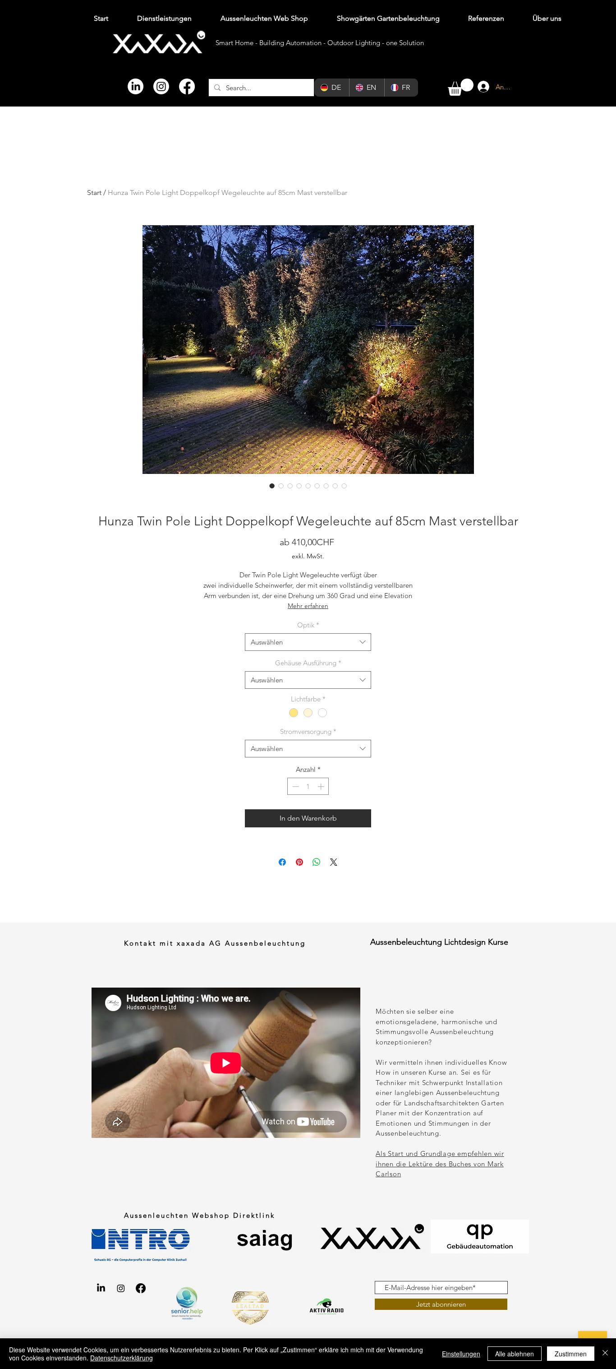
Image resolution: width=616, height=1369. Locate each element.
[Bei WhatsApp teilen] (316, 862)
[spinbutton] (308, 786)
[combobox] (308, 642)
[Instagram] (161, 86)
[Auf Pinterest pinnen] (299, 862)
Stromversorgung (308, 731)
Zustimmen (571, 1353)
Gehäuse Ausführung (308, 663)
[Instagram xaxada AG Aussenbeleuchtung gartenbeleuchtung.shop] (121, 1288)
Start (94, 192)
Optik (308, 625)
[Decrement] (295, 786)
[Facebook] (187, 86)
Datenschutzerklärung (121, 1357)
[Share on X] (333, 862)
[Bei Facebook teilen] (282, 862)
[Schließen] (605, 1354)
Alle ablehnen (514, 1353)
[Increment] (322, 786)
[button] (460, 87)
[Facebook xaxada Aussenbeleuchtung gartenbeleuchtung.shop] (141, 1288)
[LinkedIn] (135, 86)
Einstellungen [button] (461, 1353)
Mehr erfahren (308, 606)
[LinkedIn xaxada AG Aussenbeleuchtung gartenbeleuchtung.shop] (101, 1288)
